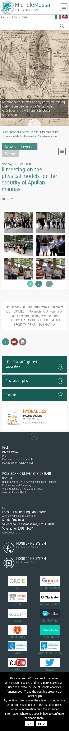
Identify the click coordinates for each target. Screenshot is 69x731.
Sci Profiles (50, 620)
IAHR (17, 653)
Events (34, 131)
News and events (19, 131)
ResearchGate (50, 637)
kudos (17, 620)
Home (5, 131)
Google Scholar (50, 588)
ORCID (17, 588)
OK (29, 723)
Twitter (50, 669)
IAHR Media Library (49, 653)
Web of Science (50, 604)
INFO (41, 723)
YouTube (17, 669)
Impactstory (17, 637)
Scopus (17, 604)
